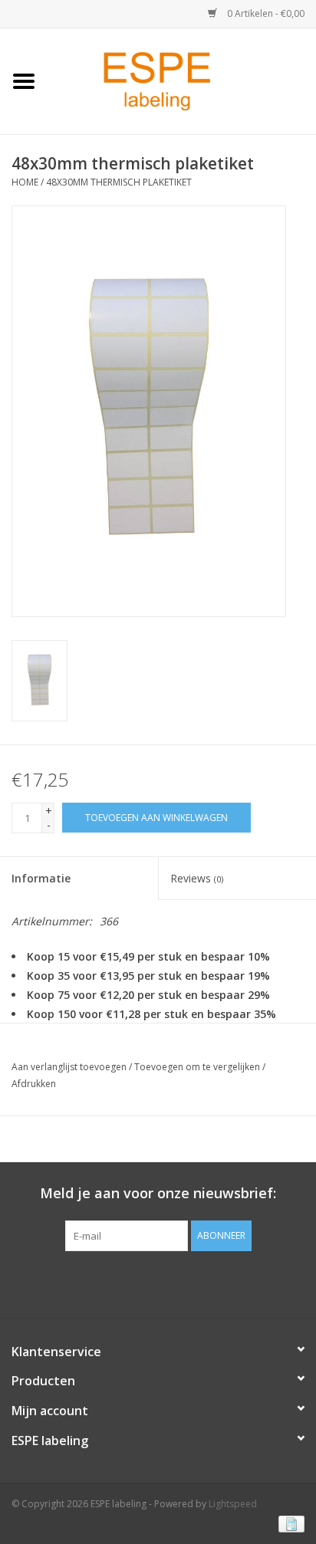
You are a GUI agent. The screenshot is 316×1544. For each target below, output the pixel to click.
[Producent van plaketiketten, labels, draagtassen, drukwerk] (181, 80)
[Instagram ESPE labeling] (185, 1282)
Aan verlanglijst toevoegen (69, 1066)
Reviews (196, 878)
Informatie (41, 878)
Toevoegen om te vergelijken (198, 1066)
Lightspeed (233, 1503)
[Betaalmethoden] (288, 1522)
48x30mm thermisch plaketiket (119, 182)
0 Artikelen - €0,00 (264, 13)
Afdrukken (34, 1083)
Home (25, 182)
